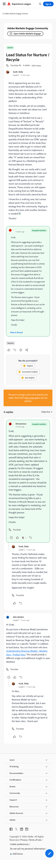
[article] (28, 481)
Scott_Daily (18, 71)
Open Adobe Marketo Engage (27, 33)
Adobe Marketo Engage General (16, 13)
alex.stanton (18, 617)
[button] (15, 65)
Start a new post (31, 397)
